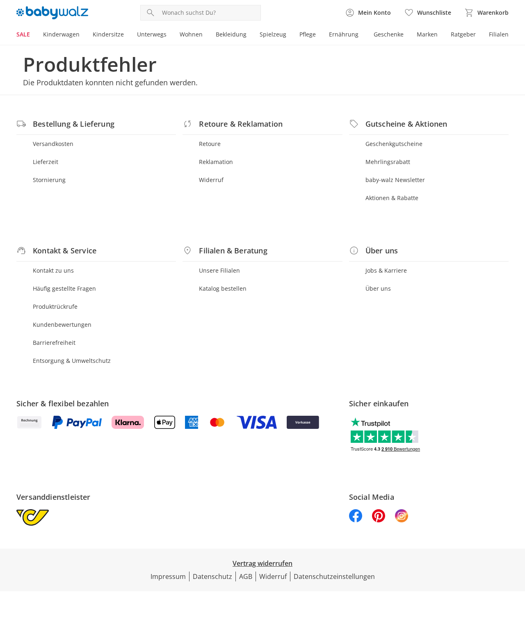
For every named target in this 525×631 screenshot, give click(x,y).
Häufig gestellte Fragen (64, 288)
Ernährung (343, 34)
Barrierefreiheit (54, 342)
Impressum (168, 576)
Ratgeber (463, 34)
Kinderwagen (61, 34)
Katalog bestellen (223, 288)
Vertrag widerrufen (262, 563)
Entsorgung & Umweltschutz (72, 360)
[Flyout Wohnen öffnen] (206, 35)
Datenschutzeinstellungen (334, 576)
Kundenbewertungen (62, 324)
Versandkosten (53, 144)
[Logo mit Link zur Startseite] (52, 12)
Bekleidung (231, 34)
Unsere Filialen (219, 270)
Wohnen (191, 34)
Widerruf (211, 180)
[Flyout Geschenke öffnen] (407, 35)
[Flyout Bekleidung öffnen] (250, 35)
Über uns (378, 288)
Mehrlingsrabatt (387, 162)
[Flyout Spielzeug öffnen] (289, 35)
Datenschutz (212, 576)
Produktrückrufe (55, 306)
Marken (427, 34)
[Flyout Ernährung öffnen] (361, 35)
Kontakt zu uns (53, 270)
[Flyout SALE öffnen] (33, 35)
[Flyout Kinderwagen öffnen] (83, 35)
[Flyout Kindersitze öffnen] (127, 35)
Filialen (499, 34)
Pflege (307, 34)
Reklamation (216, 162)
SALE (23, 34)
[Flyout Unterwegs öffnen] (170, 35)
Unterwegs (152, 34)
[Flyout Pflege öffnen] (319, 35)
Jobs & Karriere (386, 270)
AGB (245, 576)
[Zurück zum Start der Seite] (515, 572)
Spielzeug (273, 34)
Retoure (210, 144)
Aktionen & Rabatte (391, 198)
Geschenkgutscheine (393, 144)
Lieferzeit (45, 162)
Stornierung (49, 180)
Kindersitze (108, 34)
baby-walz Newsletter (395, 180)
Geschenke (389, 34)
